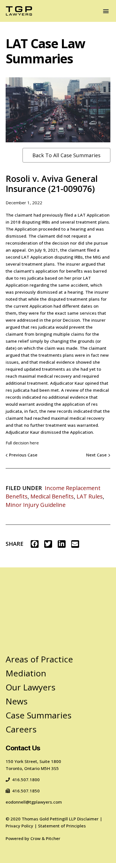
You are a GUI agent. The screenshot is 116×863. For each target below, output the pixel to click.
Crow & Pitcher (45, 838)
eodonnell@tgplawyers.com (34, 802)
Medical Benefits (52, 496)
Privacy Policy (19, 826)
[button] (105, 10)
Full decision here (22, 443)
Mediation (26, 673)
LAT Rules (90, 496)
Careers (21, 729)
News (17, 701)
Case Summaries (39, 715)
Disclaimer (88, 819)
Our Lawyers (30, 687)
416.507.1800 (26, 779)
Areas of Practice (39, 659)
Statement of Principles (62, 826)
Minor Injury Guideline (36, 505)
